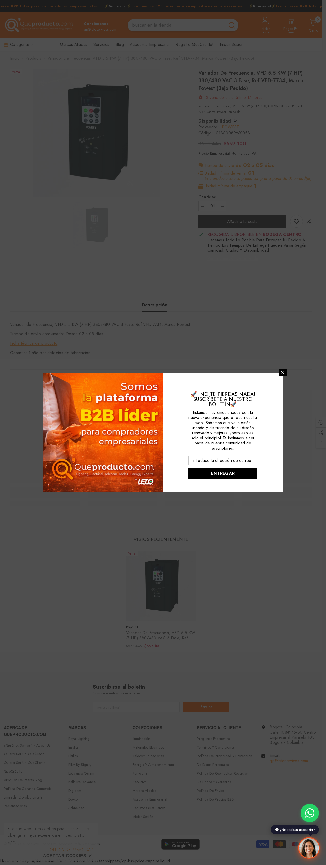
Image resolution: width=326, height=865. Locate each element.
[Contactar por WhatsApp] (310, 813)
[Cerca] (283, 372)
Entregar (223, 473)
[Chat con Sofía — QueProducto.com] (309, 846)
